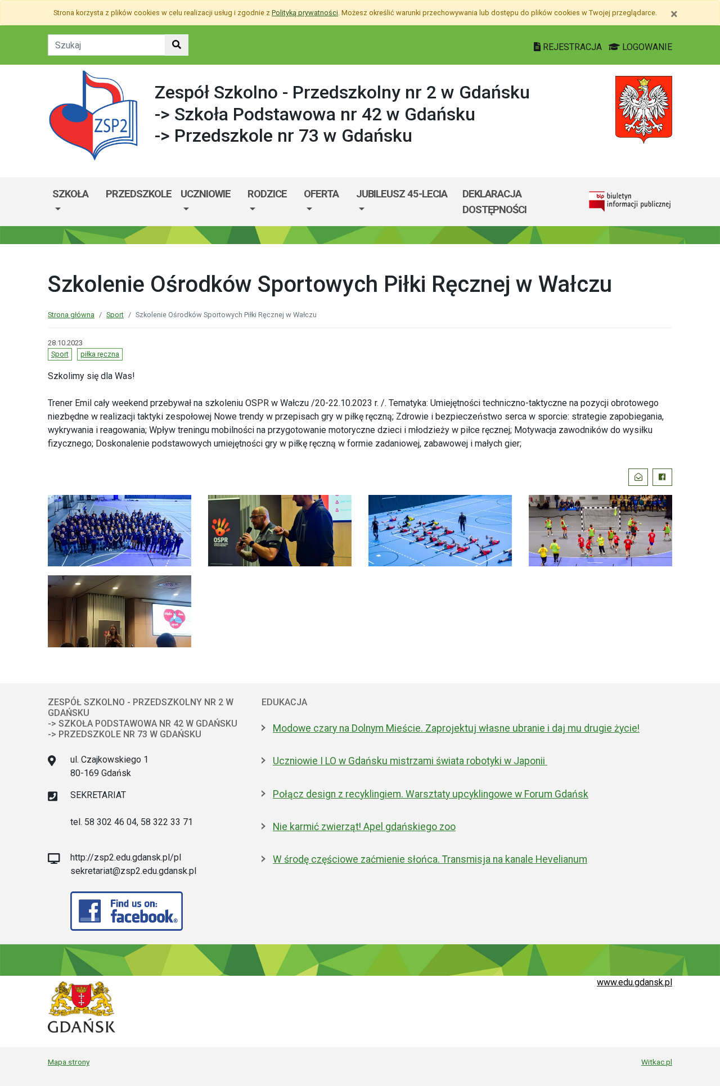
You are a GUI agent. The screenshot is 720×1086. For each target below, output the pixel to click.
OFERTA (321, 194)
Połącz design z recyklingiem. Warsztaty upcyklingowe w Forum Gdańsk (430, 794)
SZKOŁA (70, 194)
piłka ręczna (99, 354)
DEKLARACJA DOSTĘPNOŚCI (494, 201)
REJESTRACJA (572, 47)
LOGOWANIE (646, 47)
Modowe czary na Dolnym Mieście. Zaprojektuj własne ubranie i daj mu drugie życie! (456, 728)
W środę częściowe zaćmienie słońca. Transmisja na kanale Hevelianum (430, 859)
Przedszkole (139, 194)
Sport (115, 314)
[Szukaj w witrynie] (176, 45)
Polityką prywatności (305, 12)
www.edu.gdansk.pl (634, 982)
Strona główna (71, 314)
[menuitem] (74, 202)
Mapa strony (68, 1061)
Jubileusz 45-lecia (401, 194)
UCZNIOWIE (206, 194)
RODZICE (267, 194)
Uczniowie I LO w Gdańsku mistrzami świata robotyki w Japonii (410, 761)
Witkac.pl (656, 1061)
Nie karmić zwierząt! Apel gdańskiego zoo (364, 826)
